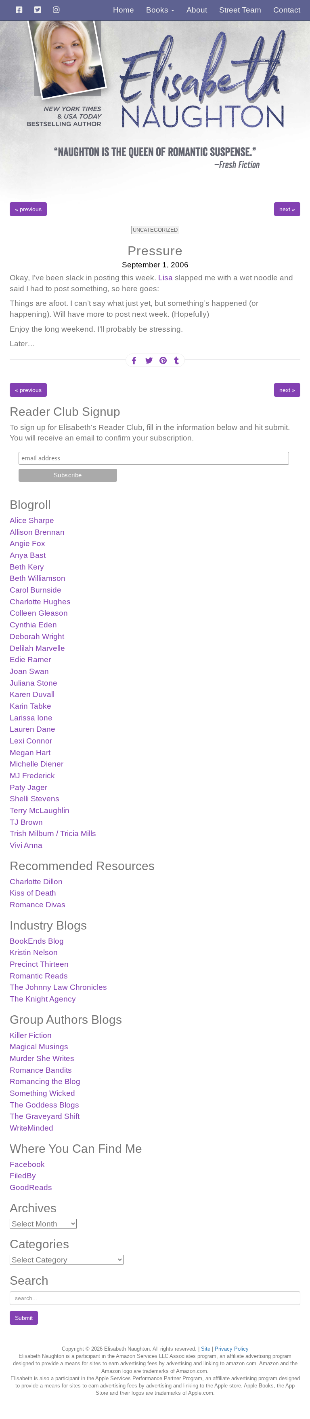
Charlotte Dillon (36, 881)
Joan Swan (29, 671)
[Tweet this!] (148, 360)
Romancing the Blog (45, 1081)
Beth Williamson (37, 578)
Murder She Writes (42, 1058)
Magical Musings (39, 1046)
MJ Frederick (32, 775)
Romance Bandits (41, 1070)
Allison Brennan (37, 532)
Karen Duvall (32, 694)
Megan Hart (30, 752)
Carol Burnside (35, 590)
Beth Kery (27, 567)
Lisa (165, 277)
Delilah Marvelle (37, 648)
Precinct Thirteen (39, 964)
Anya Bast (28, 555)
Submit (24, 1318)
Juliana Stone (33, 683)
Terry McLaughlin (39, 810)
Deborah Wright (37, 636)
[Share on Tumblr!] (176, 360)
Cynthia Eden (33, 625)
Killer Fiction (31, 1035)
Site (205, 1349)
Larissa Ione (31, 718)
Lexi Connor (31, 741)
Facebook (27, 1164)
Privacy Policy (232, 1349)
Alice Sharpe (32, 520)
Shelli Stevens (34, 798)
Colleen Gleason (39, 613)
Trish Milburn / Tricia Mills (53, 833)
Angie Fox (27, 543)
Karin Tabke (30, 706)
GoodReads (31, 1187)
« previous (28, 209)
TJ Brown (26, 822)
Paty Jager (28, 787)
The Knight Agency (43, 999)
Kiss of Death (33, 893)
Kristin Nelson (34, 952)
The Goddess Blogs (44, 1105)
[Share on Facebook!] (134, 360)
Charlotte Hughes (40, 601)
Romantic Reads (39, 976)
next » (287, 209)
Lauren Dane (32, 729)
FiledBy (23, 1175)
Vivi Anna (26, 845)
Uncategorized (155, 230)
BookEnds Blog (37, 941)
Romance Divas (37, 904)
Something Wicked (42, 1093)
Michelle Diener (36, 764)
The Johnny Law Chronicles (58, 987)
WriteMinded (31, 1128)
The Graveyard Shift (45, 1116)
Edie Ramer (30, 659)
